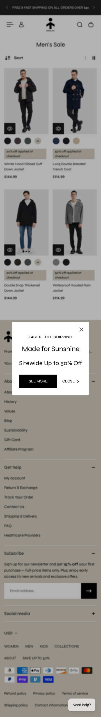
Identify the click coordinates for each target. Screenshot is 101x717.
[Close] (81, 329)
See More (38, 381)
